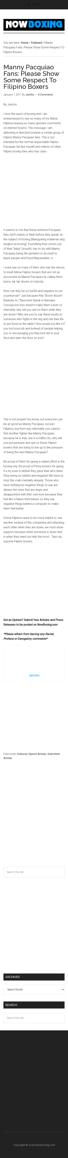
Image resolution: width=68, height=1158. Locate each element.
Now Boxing (34, 25)
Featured (22, 754)
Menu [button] (36, 4)
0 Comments (45, 94)
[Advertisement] (34, 192)
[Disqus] (34, 820)
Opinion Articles (37, 754)
